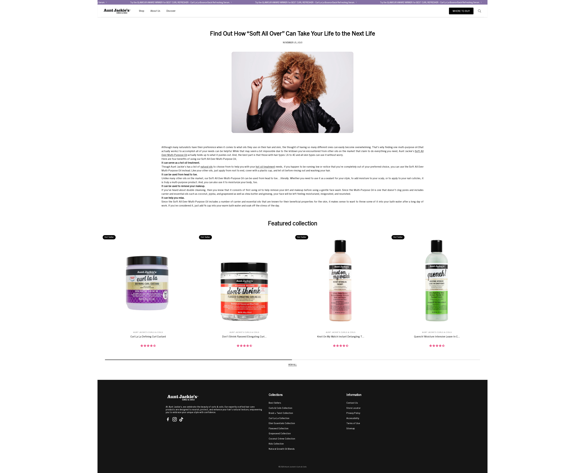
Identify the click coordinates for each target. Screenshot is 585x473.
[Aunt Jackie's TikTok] (181, 419)
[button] (479, 11)
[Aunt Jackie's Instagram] (174, 419)
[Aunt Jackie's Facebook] (168, 419)
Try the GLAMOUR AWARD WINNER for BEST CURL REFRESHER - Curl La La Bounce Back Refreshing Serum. (358, 2)
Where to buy (461, 11)
